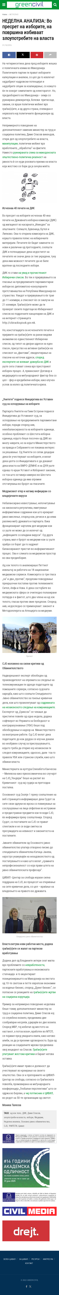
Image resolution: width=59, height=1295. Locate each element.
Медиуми (39, 1117)
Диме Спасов (34, 1113)
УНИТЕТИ (13, 1126)
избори (30, 1117)
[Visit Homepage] (29, 5)
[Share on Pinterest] (37, 55)
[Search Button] (55, 4)
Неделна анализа (12, 1121)
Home (4, 14)
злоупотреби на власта (14, 1117)
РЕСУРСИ (35, 1259)
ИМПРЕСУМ (48, 1259)
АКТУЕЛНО (13, 14)
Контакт (29, 1263)
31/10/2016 (6, 45)
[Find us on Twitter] (30, 1287)
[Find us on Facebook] (26, 1287)
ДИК (24, 1113)
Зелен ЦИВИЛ (9, 1259)
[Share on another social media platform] (50, 55)
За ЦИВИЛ (23, 1259)
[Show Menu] (3, 4)
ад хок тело (15, 1113)
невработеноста (34, 965)
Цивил (21, 1126)
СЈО (6, 1126)
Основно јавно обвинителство (35, 1121)
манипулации (10, 143)
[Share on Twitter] (23, 55)
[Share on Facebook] (9, 55)
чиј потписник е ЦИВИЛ (39, 1093)
